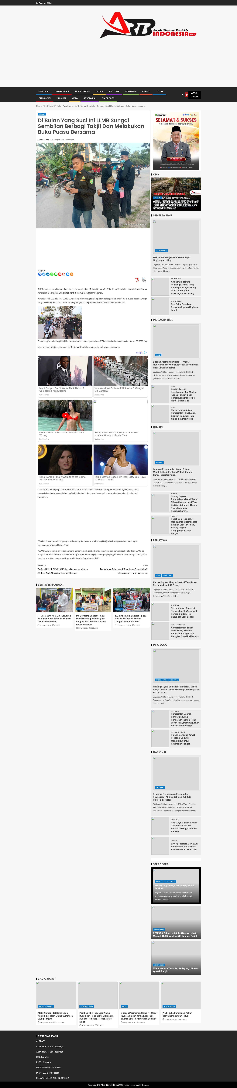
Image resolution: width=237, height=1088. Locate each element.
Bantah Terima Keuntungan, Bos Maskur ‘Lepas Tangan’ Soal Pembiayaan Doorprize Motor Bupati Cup (184, 395)
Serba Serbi (170, 881)
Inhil (158, 355)
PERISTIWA (114, 91)
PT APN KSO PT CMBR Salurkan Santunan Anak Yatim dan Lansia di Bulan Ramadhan (54, 618)
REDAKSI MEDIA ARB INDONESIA (52, 1078)
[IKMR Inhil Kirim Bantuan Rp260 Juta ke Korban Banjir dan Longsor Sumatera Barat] (131, 600)
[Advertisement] (118, 62)
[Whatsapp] (51, 274)
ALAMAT (40, 1041)
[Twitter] (44, 274)
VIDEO (75, 98)
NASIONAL (44, 91)
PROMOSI (61, 98)
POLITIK (159, 91)
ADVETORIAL (90, 98)
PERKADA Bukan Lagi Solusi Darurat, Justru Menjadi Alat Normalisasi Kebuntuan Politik (175, 934)
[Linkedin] (48, 274)
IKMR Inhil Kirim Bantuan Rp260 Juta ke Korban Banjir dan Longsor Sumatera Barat (130, 618)
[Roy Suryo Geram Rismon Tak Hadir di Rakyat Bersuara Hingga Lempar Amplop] (160, 826)
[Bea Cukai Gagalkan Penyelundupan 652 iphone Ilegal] (160, 306)
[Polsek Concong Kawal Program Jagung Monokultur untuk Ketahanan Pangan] (160, 738)
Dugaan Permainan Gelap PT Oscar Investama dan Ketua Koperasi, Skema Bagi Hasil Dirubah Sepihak (175, 365)
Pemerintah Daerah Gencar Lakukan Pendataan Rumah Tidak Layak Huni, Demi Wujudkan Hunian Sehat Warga (185, 720)
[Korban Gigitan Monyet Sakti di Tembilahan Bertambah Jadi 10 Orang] (176, 562)
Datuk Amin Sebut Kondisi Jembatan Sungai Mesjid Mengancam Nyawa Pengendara (124, 569)
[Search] (183, 94)
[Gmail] (63, 274)
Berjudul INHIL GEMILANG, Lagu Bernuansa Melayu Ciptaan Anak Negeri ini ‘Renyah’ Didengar (63, 569)
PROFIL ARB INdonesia (47, 1073)
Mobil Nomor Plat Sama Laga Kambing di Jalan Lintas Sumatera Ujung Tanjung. (55, 1016)
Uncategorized (45, 1006)
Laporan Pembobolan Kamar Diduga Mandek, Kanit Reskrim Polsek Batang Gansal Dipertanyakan (172, 472)
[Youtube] (59, 274)
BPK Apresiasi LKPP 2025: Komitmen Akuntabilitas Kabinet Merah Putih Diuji (184, 846)
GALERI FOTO (108, 98)
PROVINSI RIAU (62, 91)
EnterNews (130, 1084)
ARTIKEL (146, 91)
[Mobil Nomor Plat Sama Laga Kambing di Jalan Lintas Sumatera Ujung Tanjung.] (56, 995)
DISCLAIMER (42, 1057)
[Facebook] (40, 274)
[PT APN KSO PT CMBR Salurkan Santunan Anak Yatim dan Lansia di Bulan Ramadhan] (54, 600)
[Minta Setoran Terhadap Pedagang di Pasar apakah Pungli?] (176, 958)
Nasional (160, 787)
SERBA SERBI (45, 98)
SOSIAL (41, 114)
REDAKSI (57, 625)
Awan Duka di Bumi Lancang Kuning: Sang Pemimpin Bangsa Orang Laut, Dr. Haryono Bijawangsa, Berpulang (184, 287)
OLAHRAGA (130, 91)
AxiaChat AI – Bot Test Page (49, 1046)
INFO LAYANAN (43, 1062)
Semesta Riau (161, 250)
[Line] (55, 274)
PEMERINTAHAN (87, 1006)
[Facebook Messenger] (67, 274)
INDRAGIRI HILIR (82, 91)
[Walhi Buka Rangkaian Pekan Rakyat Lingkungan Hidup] (176, 237)
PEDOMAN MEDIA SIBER (48, 1067)
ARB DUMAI (45, 140)
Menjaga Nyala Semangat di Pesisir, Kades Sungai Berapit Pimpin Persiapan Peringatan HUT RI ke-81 (176, 689)
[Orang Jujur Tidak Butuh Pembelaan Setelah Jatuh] (176, 194)
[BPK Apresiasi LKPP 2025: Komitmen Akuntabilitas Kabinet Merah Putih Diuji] (160, 846)
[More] (71, 274)
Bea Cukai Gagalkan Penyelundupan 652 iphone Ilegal (185, 307)
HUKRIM (99, 91)
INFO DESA (174, 680)
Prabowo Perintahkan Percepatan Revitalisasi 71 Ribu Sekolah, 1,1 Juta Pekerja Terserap (172, 797)
